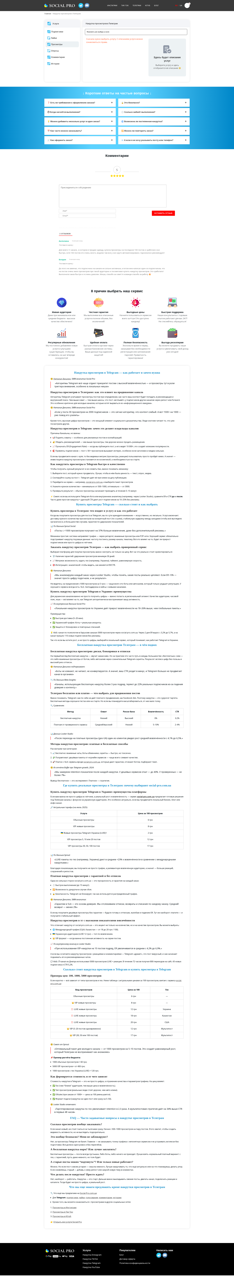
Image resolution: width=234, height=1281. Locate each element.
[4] (66, 220)
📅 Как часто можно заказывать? (64, 130)
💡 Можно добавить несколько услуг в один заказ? (73, 121)
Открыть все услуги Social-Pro (67, 1222)
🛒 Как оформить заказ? (60, 140)
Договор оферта (127, 1259)
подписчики (72, 1197)
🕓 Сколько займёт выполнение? (138, 112)
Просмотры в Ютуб (62, 1216)
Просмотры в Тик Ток (63, 1212)
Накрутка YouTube (91, 1267)
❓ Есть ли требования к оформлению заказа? (71, 102)
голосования (92, 1197)
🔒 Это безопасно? (130, 102)
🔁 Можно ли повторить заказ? (137, 130)
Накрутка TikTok (90, 1259)
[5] (69, 220)
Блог (121, 1254)
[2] (62, 220)
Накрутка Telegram (92, 1263)
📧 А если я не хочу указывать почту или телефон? (147, 140)
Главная (47, 13)
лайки (82, 1197)
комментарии (105, 1197)
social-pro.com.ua (94, 482)
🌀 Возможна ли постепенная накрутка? (142, 121)
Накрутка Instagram (92, 1254)
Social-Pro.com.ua (88, 1193)
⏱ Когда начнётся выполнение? (63, 112)
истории (117, 1197)
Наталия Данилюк (62, 378)
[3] (64, 220)
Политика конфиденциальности (134, 1263)
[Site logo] (59, 5)
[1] (59, 220)
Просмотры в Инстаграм (64, 1207)
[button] (80, 103)
